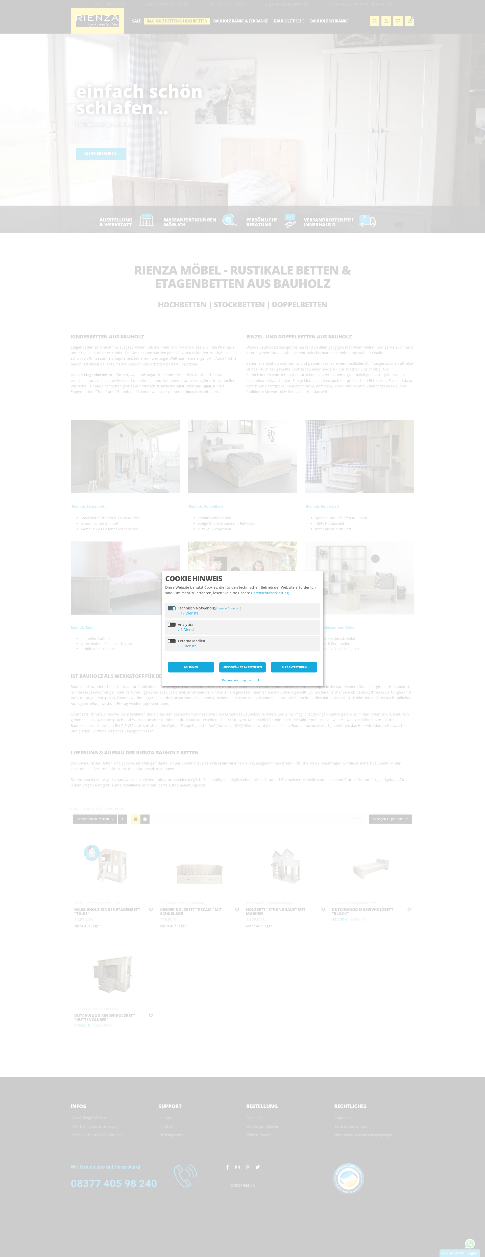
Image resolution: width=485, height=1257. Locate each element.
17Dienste (188, 613)
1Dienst (186, 629)
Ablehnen (191, 667)
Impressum (248, 680)
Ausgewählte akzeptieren (242, 667)
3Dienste (187, 646)
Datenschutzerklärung (270, 593)
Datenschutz (230, 680)
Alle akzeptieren (294, 667)
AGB (260, 680)
